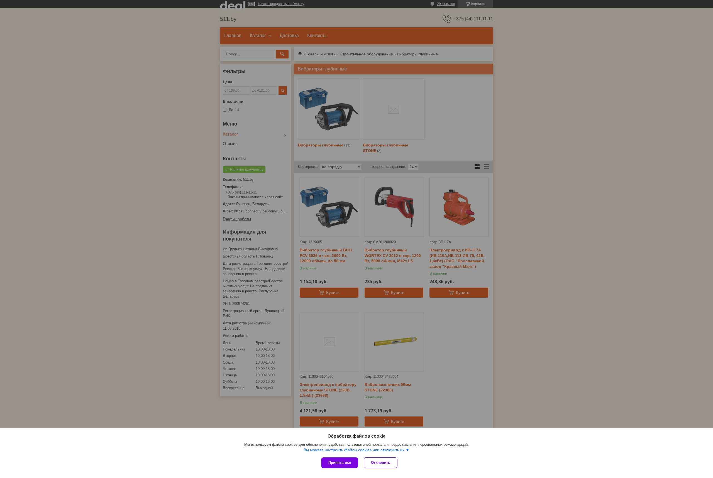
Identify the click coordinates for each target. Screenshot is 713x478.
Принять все (339, 462)
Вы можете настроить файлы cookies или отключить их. (355, 450)
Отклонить (380, 462)
